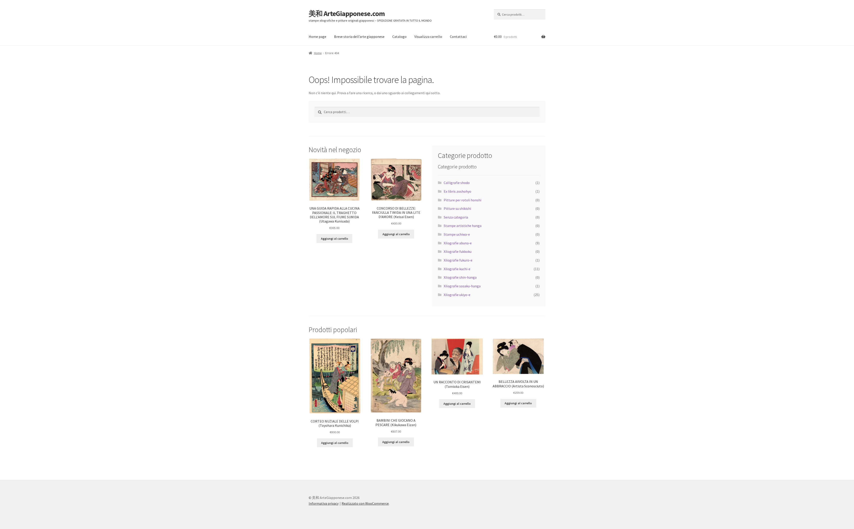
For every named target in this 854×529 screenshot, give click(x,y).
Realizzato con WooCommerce (365, 503)
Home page (317, 36)
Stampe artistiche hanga (462, 225)
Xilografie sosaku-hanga (462, 286)
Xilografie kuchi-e (457, 269)
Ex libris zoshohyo (457, 191)
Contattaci (458, 36)
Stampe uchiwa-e (457, 234)
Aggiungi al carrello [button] (334, 239)
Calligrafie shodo (457, 182)
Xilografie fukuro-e (458, 260)
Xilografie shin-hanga (460, 277)
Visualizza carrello (428, 36)
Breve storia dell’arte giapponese (359, 36)
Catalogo (399, 36)
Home (318, 53)
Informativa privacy (323, 503)
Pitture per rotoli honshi (462, 200)
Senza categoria (456, 217)
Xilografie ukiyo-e (457, 294)
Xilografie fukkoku (457, 251)
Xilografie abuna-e (458, 243)
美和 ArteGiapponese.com (347, 13)
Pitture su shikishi (457, 208)
